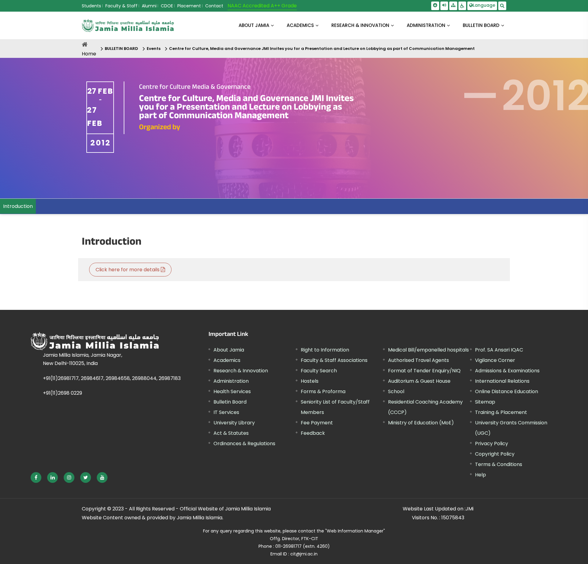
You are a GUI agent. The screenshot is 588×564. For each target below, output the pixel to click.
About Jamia (254, 25)
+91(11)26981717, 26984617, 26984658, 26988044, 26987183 (112, 378)
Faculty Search (319, 370)
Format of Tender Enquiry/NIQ (424, 370)
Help (480, 474)
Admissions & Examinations (507, 370)
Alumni (149, 6)
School (396, 391)
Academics (226, 360)
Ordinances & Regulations (244, 443)
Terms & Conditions (498, 464)
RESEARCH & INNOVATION (360, 25)
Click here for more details (128, 269)
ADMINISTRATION (426, 25)
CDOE (167, 6)
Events (153, 48)
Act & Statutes (231, 433)
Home (89, 53)
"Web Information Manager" (355, 531)
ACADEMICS (300, 25)
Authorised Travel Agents (418, 360)
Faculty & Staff (121, 6)
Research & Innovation (240, 370)
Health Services (232, 391)
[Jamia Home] (95, 341)
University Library (234, 422)
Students (91, 6)
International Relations (502, 381)
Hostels (309, 381)
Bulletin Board (230, 401)
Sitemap (485, 401)
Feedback (313, 433)
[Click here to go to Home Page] (128, 25)
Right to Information (325, 349)
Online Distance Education (506, 391)
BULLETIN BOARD (481, 25)
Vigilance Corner (495, 360)
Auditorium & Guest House (419, 381)
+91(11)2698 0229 (62, 393)
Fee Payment (317, 422)
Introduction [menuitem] (18, 206)
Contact (214, 6)
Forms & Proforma (323, 391)
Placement (189, 6)
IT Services (226, 412)
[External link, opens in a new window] (36, 477)
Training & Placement (501, 412)
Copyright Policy (494, 453)
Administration (231, 381)
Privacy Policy (491, 443)
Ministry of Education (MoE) (421, 422)
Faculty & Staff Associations (334, 360)
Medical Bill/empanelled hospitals (428, 349)
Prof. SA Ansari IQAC (499, 349)
